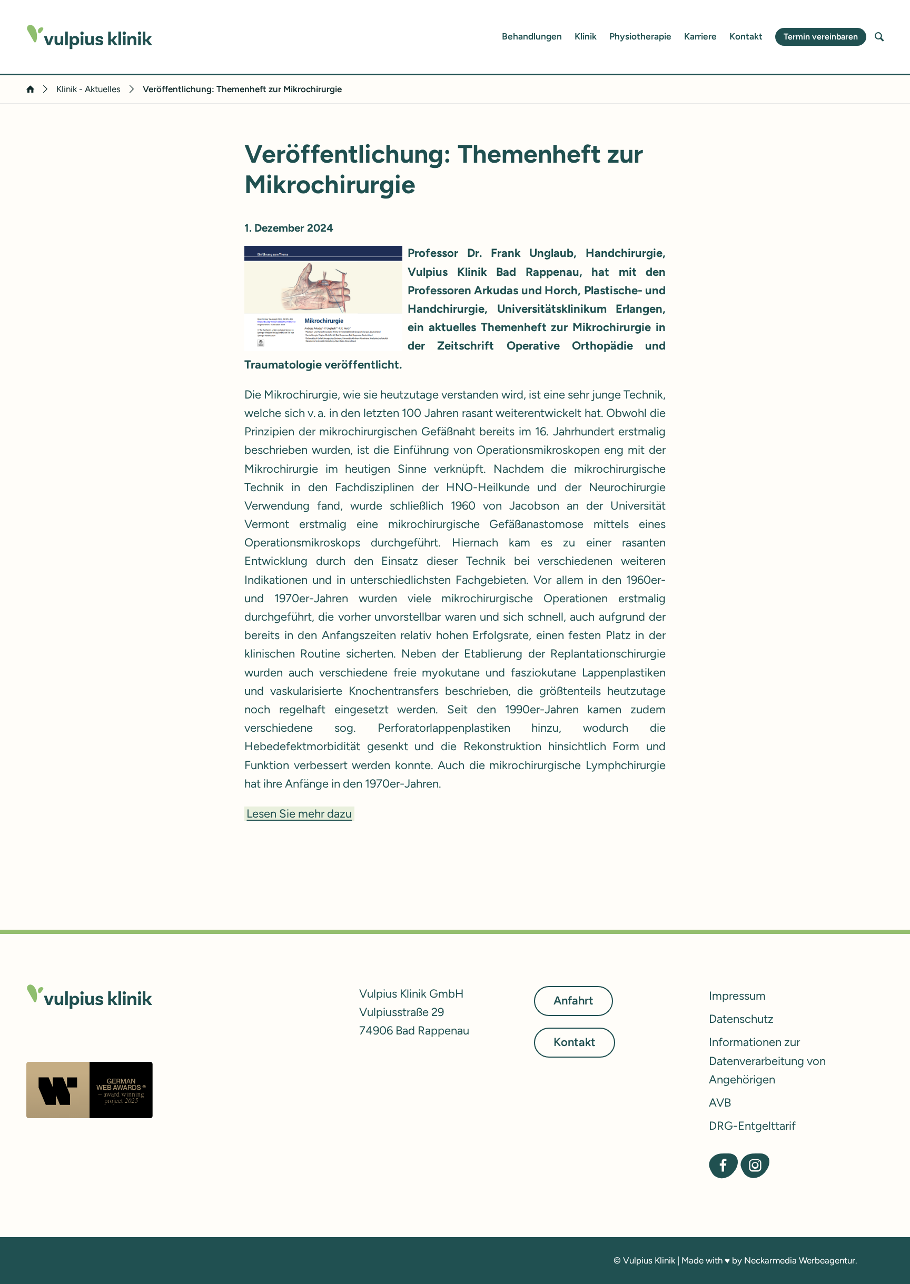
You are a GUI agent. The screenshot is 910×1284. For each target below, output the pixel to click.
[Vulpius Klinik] (89, 37)
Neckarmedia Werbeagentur (799, 1260)
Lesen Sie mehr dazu (299, 814)
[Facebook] (723, 1165)
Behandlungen (532, 36)
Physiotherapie (640, 36)
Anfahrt (573, 1000)
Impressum (737, 996)
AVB (720, 1103)
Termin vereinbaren (821, 37)
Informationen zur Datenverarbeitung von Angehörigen (767, 1060)
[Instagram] (754, 1165)
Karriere (700, 36)
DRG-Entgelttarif (752, 1126)
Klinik (586, 36)
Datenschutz (741, 1019)
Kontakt (746, 36)
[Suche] (879, 37)
